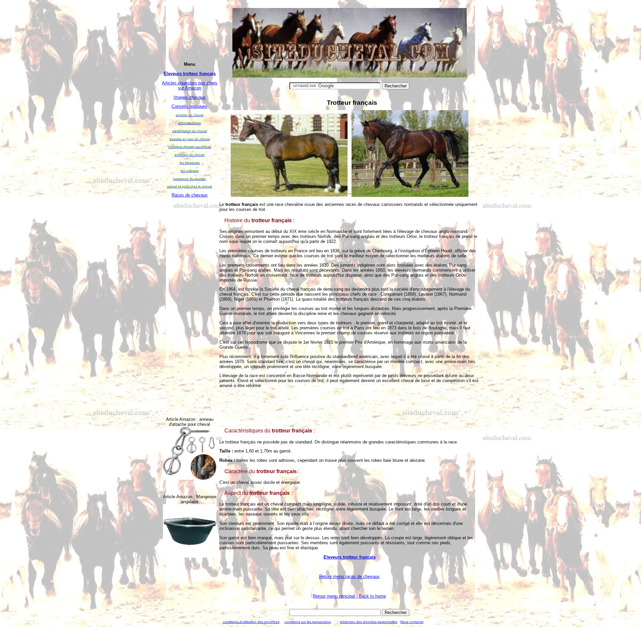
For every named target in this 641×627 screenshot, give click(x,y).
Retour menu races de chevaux (349, 576)
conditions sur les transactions (307, 622)
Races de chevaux (190, 195)
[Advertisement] (189, 302)
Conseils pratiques (189, 106)
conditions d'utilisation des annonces (251, 622)
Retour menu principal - (349, 596)
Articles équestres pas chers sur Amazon (189, 85)
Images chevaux (190, 97)
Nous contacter (412, 622)
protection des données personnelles (368, 622)
